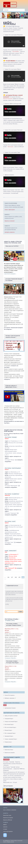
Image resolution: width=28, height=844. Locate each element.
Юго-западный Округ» (10, 733)
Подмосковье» (8, 742)
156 (8, 577)
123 (7, 604)
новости (5, 826)
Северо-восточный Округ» (11, 721)
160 (23, 577)
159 (19, 577)
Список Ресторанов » (10, 695)
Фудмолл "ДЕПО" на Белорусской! (13, 103)
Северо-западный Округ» (11, 739)
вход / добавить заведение (9, 810)
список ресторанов (8, 831)
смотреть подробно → (11, 658)
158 (16, 577)
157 (12, 577)
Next (26, 16)
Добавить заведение (10, 698)
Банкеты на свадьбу (8, 817)
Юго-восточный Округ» (10, 727)
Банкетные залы (7, 815)
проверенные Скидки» (10, 708)
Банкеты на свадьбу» (10, 752)
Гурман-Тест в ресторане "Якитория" (14, 130)
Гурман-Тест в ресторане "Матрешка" (14, 34)
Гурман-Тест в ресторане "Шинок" (13, 69)
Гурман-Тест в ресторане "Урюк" (12, 152)
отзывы (5, 829)
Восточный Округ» (9, 724)
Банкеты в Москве (7, 820)
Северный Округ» (9, 718)
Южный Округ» (8, 730)
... (5, 577)
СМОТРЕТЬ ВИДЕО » (10, 274)
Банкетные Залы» (9, 749)
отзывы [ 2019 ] (10, 620)
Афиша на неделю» (9, 174)
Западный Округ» (9, 736)
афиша (5, 824)
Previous (2, 16)
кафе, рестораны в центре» (11, 715)
